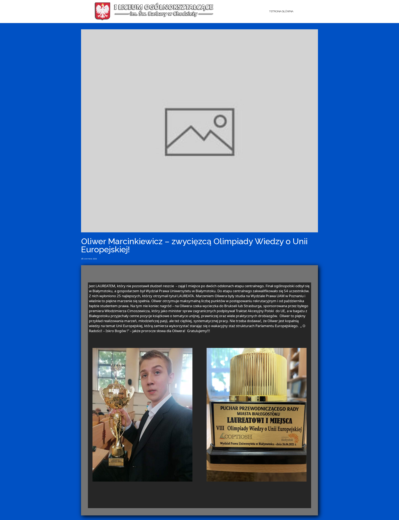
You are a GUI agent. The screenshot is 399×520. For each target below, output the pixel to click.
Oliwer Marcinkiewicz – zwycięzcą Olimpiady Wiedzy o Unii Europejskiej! (194, 245)
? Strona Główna (281, 11)
